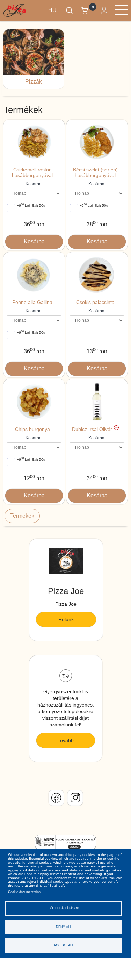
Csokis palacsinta (95, 302)
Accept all (64, 945)
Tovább (66, 740)
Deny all (64, 927)
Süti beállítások (64, 908)
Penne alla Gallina (32, 302)
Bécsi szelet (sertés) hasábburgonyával (95, 172)
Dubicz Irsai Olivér (95, 429)
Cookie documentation (24, 892)
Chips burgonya (32, 429)
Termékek (22, 516)
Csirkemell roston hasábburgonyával (32, 172)
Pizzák (33, 82)
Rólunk (66, 619)
